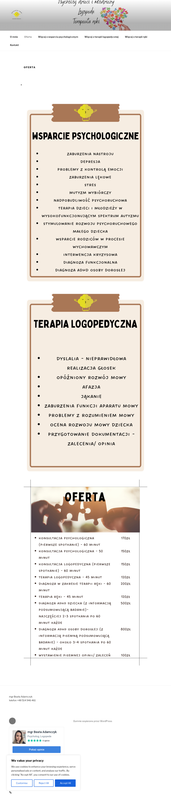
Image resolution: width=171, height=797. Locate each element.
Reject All (44, 783)
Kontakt (14, 45)
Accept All (65, 783)
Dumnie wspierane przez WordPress (92, 721)
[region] (43, 772)
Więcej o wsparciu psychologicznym (58, 36)
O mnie (14, 36)
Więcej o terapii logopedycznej (101, 36)
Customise (22, 783)
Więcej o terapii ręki (136, 36)
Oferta (28, 36)
